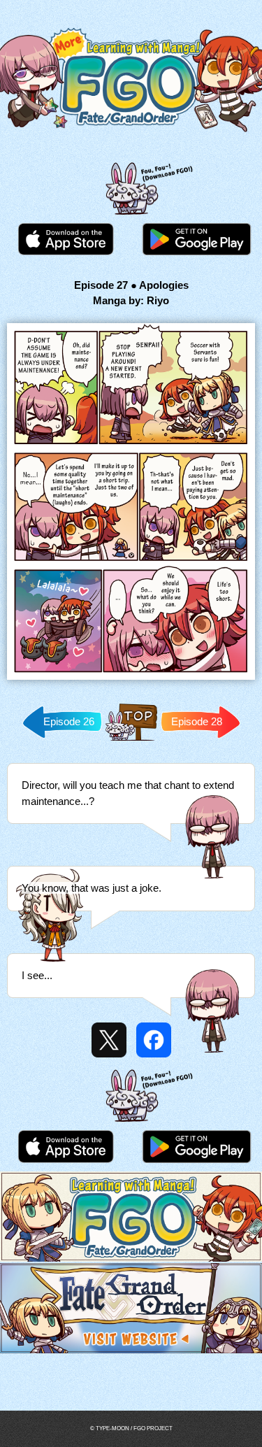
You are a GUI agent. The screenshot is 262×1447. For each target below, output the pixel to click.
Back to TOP (131, 740)
